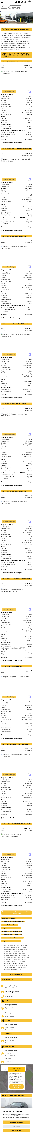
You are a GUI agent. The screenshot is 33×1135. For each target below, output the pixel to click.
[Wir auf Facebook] (22, 2)
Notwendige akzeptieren (16, 1122)
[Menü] (2, 2)
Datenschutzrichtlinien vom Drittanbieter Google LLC (16, 1081)
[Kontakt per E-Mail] (19, 2)
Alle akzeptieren (16, 1130)
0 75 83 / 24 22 (9, 996)
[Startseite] (16, 2)
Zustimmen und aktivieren (16, 1086)
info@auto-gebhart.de (12, 992)
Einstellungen (16, 1126)
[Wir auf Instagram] (25, 2)
